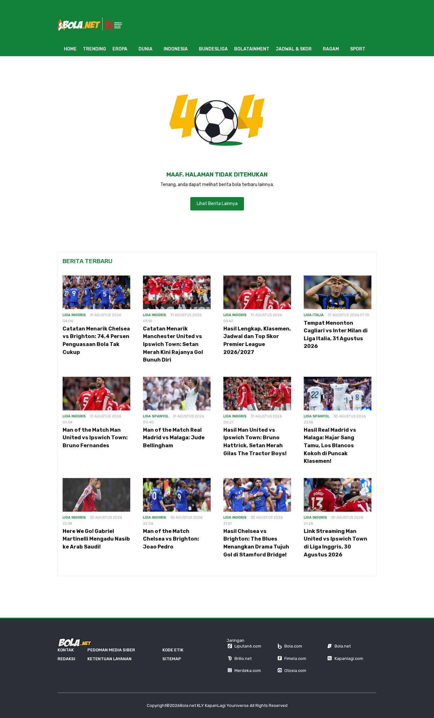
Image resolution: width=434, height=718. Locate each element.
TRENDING (94, 49)
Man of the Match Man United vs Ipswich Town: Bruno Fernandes (95, 438)
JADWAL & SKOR (294, 49)
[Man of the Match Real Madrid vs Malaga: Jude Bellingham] (177, 394)
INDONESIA (176, 49)
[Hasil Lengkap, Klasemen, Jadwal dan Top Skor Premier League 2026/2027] (257, 292)
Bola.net (343, 646)
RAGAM (331, 49)
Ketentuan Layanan (109, 658)
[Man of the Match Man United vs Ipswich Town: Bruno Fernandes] (96, 394)
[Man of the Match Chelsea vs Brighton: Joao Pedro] (177, 495)
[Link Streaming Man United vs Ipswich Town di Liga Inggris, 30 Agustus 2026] (337, 495)
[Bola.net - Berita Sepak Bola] (75, 642)
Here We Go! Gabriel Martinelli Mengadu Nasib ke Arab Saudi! (96, 539)
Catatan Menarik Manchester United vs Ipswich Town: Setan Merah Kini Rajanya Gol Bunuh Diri (173, 344)
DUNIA (146, 49)
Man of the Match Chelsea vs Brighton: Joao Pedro (171, 539)
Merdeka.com (247, 670)
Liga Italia (314, 315)
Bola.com (293, 646)
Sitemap (171, 658)
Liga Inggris (74, 315)
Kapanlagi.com (349, 658)
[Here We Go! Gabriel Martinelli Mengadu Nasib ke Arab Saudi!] (96, 495)
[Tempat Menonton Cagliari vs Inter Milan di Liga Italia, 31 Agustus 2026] (337, 292)
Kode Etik (172, 650)
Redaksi (66, 658)
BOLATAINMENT (251, 49)
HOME (70, 49)
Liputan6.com (247, 646)
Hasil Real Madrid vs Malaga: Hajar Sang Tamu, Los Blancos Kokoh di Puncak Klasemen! (330, 445)
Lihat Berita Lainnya (217, 203)
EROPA (119, 49)
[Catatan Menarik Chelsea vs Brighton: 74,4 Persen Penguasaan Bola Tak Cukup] (96, 292)
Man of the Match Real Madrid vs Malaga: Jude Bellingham (174, 438)
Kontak (66, 650)
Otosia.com (295, 670)
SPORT (357, 49)
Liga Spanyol (156, 416)
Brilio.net (243, 658)
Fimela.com (295, 658)
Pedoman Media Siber (111, 650)
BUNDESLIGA (213, 49)
